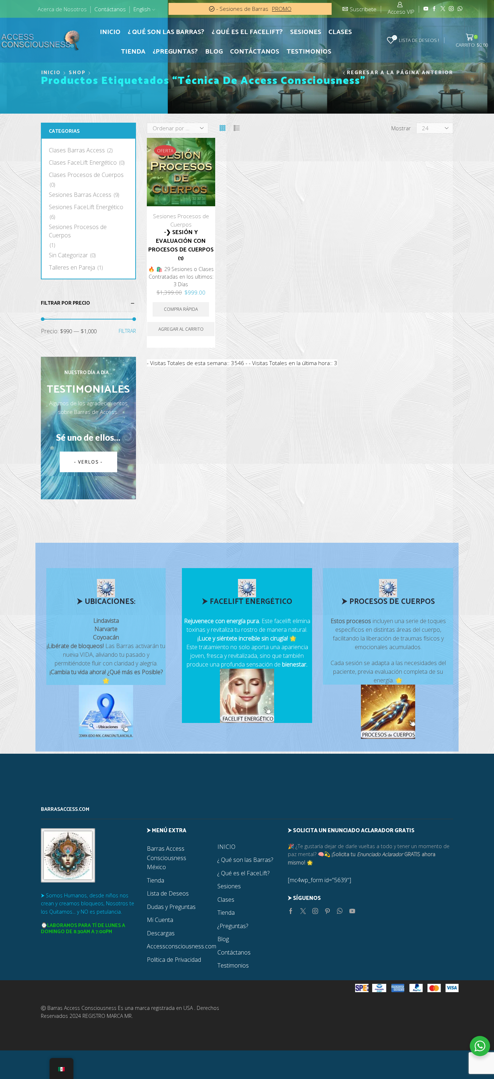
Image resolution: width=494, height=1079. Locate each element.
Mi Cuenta (160, 920)
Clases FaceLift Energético (83, 162)
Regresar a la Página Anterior (400, 73)
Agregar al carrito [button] (201, 159)
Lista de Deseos (168, 893)
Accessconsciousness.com (181, 946)
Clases (340, 32)
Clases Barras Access (77, 150)
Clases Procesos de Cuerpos (86, 175)
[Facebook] (434, 9)
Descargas (161, 933)
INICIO (110, 32)
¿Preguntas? (175, 51)
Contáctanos (110, 9)
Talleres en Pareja (72, 267)
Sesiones (305, 32)
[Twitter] (443, 9)
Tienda (133, 51)
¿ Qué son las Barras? (166, 32)
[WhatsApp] (460, 9)
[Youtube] (426, 9)
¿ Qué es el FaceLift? (247, 32)
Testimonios (308, 51)
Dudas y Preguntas (171, 907)
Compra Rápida (201, 142)
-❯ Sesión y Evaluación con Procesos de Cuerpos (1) (181, 245)
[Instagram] (451, 9)
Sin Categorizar (68, 255)
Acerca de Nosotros (62, 9)
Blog (214, 51)
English (141, 9)
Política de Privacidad (174, 960)
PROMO (282, 8)
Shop (77, 73)
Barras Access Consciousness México (166, 858)
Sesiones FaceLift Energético (86, 207)
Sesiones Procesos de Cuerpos (78, 231)
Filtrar (127, 330)
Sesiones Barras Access (80, 195)
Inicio (51, 73)
